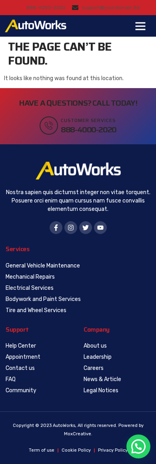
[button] (140, 26)
